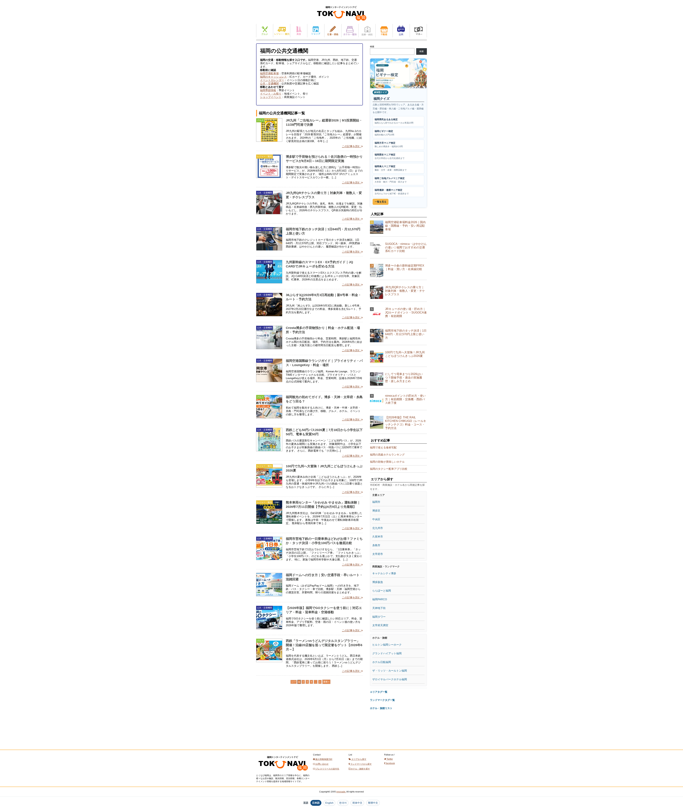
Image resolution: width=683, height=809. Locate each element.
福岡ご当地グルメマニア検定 (391, 180)
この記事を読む (351, 146)
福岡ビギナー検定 (384, 133)
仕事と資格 (332, 30)
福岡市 (376, 501)
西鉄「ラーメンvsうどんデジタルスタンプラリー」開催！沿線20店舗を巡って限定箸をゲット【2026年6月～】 (324, 645)
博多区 (376, 510)
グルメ (264, 30)
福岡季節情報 (268, 90)
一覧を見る (380, 201)
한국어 (343, 802)
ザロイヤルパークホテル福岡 (389, 679)
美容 (298, 30)
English (329, 802)
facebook (390, 763)
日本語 (316, 802)
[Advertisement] (282, 723)
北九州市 (377, 527)
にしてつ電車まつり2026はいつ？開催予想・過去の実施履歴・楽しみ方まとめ (404, 377)
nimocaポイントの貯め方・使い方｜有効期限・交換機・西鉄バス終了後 (405, 399)
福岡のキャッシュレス (273, 76)
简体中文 (357, 802)
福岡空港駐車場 (269, 73)
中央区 (376, 519)
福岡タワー (379, 616)
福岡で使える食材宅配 (383, 447)
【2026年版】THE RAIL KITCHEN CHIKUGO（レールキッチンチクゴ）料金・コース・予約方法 (405, 423)
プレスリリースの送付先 (327, 769)
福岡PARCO (379, 599)
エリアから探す (358, 759)
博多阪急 (377, 582)
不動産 (384, 30)
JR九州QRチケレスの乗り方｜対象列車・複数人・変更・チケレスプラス (405, 291)
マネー (418, 30)
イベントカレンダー (272, 80)
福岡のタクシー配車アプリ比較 (388, 468)
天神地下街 (379, 608)
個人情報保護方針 (323, 759)
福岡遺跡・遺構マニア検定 (392, 192)
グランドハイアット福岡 (387, 653)
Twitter (389, 759)
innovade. (341, 792)
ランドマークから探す (361, 764)
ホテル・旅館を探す (360, 769)
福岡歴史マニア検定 (389, 156)
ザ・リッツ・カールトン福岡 (389, 670)
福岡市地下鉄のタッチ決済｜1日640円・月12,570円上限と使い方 (406, 334)
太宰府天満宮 (380, 625)
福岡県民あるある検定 (394, 121)
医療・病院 (367, 30)
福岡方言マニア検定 (389, 145)
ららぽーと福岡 (381, 590)
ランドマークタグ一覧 (382, 700)
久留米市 (377, 536)
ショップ (315, 30)
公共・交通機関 (269, 83)
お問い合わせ (322, 764)
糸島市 (376, 545)
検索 (372, 46)
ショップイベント (270, 97)
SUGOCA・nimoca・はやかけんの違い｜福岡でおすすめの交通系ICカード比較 (406, 247)
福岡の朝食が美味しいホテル (387, 461)
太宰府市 (377, 553)
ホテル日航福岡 (381, 662)
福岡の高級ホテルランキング (387, 454)
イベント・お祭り (270, 93)
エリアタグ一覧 (378, 691)
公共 (401, 30)
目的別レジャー (264, 575)
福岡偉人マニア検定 (391, 168)
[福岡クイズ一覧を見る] (398, 73)
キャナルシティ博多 (384, 573)
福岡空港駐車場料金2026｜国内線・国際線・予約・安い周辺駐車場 (405, 226)
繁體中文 (373, 802)
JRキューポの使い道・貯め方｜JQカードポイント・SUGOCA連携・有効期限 (406, 312)
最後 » (326, 681)
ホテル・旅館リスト (381, 708)
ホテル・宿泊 (350, 30)
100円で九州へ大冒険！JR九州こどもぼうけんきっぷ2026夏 (405, 354)
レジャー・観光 (281, 30)
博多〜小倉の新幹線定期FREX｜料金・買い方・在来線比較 (404, 267)
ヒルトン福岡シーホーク (387, 644)
